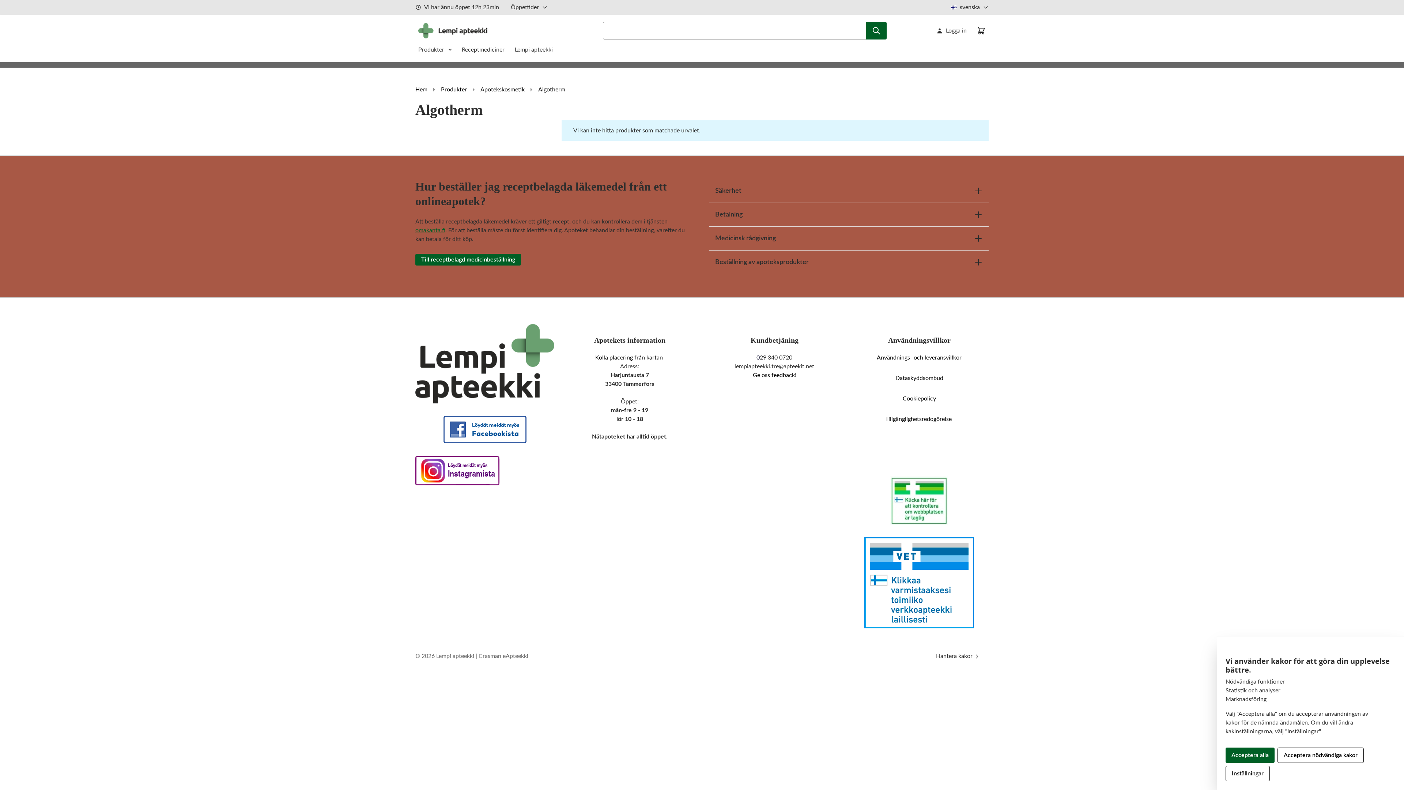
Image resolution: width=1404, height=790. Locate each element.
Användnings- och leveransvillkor (919, 358)
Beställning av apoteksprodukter (762, 262)
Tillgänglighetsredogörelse (919, 419)
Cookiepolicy (919, 399)
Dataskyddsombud (919, 378)
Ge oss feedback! (774, 375)
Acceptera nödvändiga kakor (1321, 755)
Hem (421, 90)
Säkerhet (728, 191)
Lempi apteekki (534, 50)
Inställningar (1248, 773)
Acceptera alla (1250, 755)
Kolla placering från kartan (629, 358)
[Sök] (876, 31)
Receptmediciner (484, 50)
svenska (970, 7)
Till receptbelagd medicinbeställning (468, 260)
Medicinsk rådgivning (745, 238)
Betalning (729, 214)
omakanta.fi (430, 230)
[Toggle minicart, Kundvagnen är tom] (981, 31)
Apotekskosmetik (502, 90)
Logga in (956, 31)
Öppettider (525, 7)
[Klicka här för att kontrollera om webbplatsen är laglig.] (919, 500)
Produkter (431, 50)
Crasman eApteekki (503, 656)
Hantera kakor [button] (955, 656)
